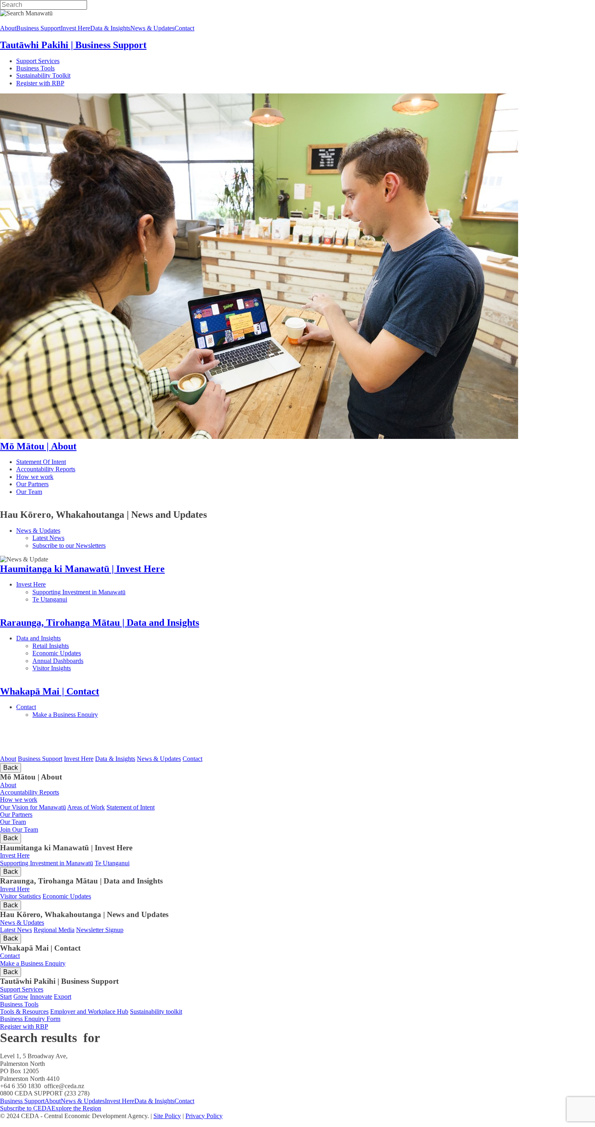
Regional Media (54, 929)
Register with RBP (40, 83)
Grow (20, 996)
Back (10, 767)
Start (6, 996)
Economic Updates (92, 653)
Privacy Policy (204, 1115)
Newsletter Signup (99, 929)
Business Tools (60, 68)
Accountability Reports (71, 469)
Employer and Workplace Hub (89, 1011)
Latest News (78, 537)
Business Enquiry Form (30, 1018)
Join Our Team (19, 829)
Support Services (64, 60)
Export (62, 996)
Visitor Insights (81, 668)
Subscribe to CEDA (25, 1108)
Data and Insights (78, 638)
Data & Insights (115, 758)
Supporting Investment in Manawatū (128, 592)
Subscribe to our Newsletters (69, 545)
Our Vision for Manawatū (33, 807)
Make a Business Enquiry (81, 714)
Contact (48, 706)
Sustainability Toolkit (43, 75)
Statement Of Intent (64, 461)
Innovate (41, 996)
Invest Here (68, 584)
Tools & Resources (24, 1011)
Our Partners (68, 484)
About (8, 758)
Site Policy (167, 1115)
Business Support (40, 758)
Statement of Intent (130, 807)
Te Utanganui (49, 599)
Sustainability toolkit (156, 1011)
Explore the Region (76, 1108)
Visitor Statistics (20, 896)
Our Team (61, 491)
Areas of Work (86, 807)
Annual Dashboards (83, 660)
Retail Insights (81, 645)
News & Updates (80, 530)
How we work (70, 476)
